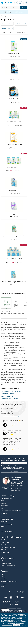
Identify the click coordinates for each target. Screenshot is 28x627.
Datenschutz (4, 513)
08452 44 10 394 (15, 488)
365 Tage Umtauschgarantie (8, 524)
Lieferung (3, 503)
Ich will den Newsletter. (14, 471)
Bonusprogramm (5, 542)
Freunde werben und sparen (8, 547)
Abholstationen (5, 505)
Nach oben (19, 608)
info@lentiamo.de (15, 490)
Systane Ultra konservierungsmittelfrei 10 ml (14, 236)
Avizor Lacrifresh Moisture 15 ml (14, 144)
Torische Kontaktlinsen (7, 396)
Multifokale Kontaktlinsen (7, 393)
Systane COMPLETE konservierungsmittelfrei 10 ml (14, 213)
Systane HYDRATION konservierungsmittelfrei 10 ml (14, 282)
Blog (2, 560)
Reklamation (4, 529)
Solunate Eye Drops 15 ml (14, 53)
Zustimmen (16, 625)
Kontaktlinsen (18, 391)
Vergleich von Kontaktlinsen (8, 565)
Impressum (4, 574)
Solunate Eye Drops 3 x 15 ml (14, 167)
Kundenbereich (4, 521)
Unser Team (4, 579)
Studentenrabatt (5, 552)
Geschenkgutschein (6, 545)
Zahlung (3, 500)
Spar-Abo (3, 540)
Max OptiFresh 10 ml (14, 99)
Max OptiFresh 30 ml (14, 76)
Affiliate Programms (6, 550)
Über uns (3, 576)
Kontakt (3, 586)
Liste (25, 617)
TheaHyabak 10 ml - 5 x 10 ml (14, 258)
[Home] (1, 15)
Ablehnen (24, 625)
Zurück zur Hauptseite (11, 608)
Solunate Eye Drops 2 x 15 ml (14, 121)
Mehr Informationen (7, 625)
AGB (2, 508)
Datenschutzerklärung (18, 623)
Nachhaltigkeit (4, 584)
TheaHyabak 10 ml (14, 190)
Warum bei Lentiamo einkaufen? (9, 581)
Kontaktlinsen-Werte (6, 563)
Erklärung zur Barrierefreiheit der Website (11, 511)
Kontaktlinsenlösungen (7, 391)
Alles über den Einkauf (6, 498)
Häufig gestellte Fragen (6, 531)
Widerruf (3, 526)
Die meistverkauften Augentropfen (9, 398)
